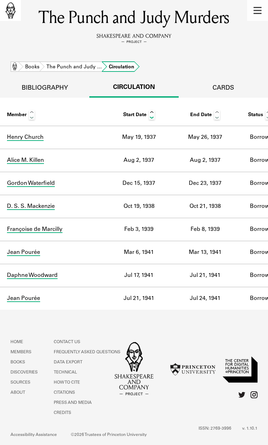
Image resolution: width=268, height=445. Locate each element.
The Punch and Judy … (74, 67)
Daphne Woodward (32, 275)
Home (14, 67)
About (17, 393)
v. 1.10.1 (250, 429)
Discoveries (24, 372)
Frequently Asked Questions (87, 352)
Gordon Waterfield (31, 183)
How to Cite (67, 382)
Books (32, 67)
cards (223, 88)
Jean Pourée (23, 252)
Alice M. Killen (25, 160)
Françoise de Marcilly (34, 229)
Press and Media (73, 403)
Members (20, 352)
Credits (62, 413)
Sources (20, 382)
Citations (64, 393)
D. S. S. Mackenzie (31, 206)
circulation (134, 87)
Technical (65, 372)
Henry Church (25, 137)
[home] (10, 10)
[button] (257, 10)
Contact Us (67, 342)
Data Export (68, 362)
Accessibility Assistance (33, 435)
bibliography (45, 88)
